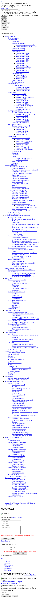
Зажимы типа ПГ (22, 117)
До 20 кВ (12, 342)
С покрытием (17, 297)
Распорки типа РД (22, 70)
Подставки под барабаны (20, 402)
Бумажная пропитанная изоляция (23, 314)
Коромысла (16, 151)
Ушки (15, 163)
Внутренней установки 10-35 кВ (23, 273)
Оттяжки (11, 361)
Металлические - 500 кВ (17, 467)
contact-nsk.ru (8, 503)
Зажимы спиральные (19, 491)
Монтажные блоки (18, 395)
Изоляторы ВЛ (10, 278)
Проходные (16, 285)
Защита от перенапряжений (22, 173)
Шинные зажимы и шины (21, 210)
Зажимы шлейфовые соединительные (24, 493)
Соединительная (14, 124)
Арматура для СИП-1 (19, 192)
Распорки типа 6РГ (22, 60)
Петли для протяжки (19, 430)
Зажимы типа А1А (23, 87)
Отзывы (3, 21)
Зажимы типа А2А (23, 89)
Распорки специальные (20, 122)
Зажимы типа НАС (23, 95)
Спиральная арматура (16, 259)
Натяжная (12, 92)
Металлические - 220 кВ (17, 449)
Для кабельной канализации (21, 241)
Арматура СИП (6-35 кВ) (17, 166)
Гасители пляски (18, 48)
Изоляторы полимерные (17, 280)
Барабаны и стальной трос (21, 418)
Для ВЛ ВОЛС (13, 383)
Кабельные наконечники (20, 197)
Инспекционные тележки (20, 388)
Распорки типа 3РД (22, 55)
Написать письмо (16, 517)
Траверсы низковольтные (21, 369)
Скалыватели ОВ (18, 258)
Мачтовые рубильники (20, 199)
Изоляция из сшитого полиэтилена (24, 317)
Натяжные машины (19, 398)
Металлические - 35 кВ (16, 462)
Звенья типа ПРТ (22, 146)
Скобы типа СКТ (22, 160)
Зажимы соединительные (21, 126)
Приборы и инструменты (17, 248)
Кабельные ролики (18, 424)
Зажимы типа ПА (22, 131)
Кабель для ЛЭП (18, 325)
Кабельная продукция (12, 310)
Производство (5, 23)
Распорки (16, 51)
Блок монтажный (14, 38)
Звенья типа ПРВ (22, 143)
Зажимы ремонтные (19, 488)
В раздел (7, 541)
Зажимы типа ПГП (22, 121)
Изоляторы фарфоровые (16, 300)
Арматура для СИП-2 (19, 193)
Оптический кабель (15, 236)
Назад (2, 541)
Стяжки (11, 364)
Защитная (12, 40)
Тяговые (15, 305)
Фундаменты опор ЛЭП (16, 476)
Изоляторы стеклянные (16, 292)
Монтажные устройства (16, 496)
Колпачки (12, 308)
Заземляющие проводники (17, 352)
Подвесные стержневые (20, 283)
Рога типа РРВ (21, 77)
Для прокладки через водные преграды (25, 246)
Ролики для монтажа (19, 405)
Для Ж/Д (15, 293)
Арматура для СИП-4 (20, 195)
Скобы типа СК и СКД (24, 158)
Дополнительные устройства (22, 420)
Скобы (15, 156)
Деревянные (12, 439)
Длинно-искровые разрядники (18, 378)
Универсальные (17, 234)
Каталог (3, 19)
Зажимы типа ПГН (22, 119)
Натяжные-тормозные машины (22, 400)
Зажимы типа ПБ (22, 116)
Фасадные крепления (19, 209)
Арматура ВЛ (10, 36)
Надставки (12, 358)
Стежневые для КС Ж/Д (20, 288)
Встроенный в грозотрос (20, 237)
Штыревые (16, 290)
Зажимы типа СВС (22, 127)
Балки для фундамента (12, 214)
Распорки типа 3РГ (22, 53)
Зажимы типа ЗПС (22, 129)
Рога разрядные (18, 73)
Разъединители (17, 182)
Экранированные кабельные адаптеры (25, 347)
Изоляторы (16, 175)
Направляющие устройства (21, 427)
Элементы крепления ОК (21, 266)
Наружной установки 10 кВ (21, 275)
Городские (16, 222)
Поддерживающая (15, 111)
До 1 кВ (11, 334)
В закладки (4, 8)
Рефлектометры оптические (21, 256)
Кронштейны (13, 354)
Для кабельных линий (16, 417)
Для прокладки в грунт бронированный (25, 243)
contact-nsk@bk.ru (30, 575)
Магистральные (17, 229)
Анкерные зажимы (18, 168)
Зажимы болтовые (18, 50)
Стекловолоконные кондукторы (22, 435)
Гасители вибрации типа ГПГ (26, 46)
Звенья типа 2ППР (22, 139)
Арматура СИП (11, 165)
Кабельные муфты (11, 332)
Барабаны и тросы (18, 385)
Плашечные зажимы (19, 202)
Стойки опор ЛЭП (14, 474)
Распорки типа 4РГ (22, 56)
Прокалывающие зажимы (21, 204)
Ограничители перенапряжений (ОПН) (21, 270)
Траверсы (16, 185)
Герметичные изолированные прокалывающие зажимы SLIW (26, 206)
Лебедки (15, 393)
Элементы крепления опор (21, 188)
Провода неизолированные (21, 329)
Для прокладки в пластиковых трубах (24, 244)
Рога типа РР (21, 75)
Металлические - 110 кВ (17, 442)
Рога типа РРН (21, 78)
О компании (4, 27)
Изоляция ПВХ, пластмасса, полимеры (25, 319)
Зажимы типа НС (22, 104)
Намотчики (16, 396)
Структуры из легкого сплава (22, 408)
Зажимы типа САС (22, 134)
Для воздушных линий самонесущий (24, 239)
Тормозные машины (19, 410)
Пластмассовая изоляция (20, 341)
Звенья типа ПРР (22, 144)
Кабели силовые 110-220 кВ (17, 320)
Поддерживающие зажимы (21, 180)
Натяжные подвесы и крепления (23, 263)
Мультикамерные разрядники (18, 380)
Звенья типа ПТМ (22, 148)
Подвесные (16, 295)
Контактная (13, 83)
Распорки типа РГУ (23, 68)
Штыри (11, 374)
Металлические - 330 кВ (16, 456)
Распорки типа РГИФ (23, 67)
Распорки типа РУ (22, 72)
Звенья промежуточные (21, 138)
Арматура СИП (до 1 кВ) (17, 190)
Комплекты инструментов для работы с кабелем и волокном (24, 253)
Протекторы (16, 495)
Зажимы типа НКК (22, 102)
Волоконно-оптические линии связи (17, 215)
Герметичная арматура (19, 171)
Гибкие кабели (17, 315)
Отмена (24, 553)
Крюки (15, 153)
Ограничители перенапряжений (23, 200)
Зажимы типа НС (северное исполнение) (24, 106)
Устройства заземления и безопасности (25, 415)
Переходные (16, 446)
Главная (3, 17)
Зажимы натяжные (19, 94)
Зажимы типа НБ (22, 100)
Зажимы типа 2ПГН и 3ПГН (25, 114)
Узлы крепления (18, 80)
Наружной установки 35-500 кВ (23, 276)
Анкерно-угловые (18, 444)
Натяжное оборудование (14, 381)
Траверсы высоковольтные (21, 368)
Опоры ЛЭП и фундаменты (14, 437)
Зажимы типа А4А (23, 90)
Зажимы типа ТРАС (23, 109)
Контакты (4, 29)
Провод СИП (13, 330)
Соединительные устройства (22, 407)
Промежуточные (18, 447)
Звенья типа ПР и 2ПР (24, 141)
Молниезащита (10, 376)
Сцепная (12, 136)
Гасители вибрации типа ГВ (25, 45)
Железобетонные (14, 440)
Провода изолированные (20, 327)
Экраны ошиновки (18, 82)
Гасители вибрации (19, 43)
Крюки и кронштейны (20, 177)
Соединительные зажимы (20, 183)
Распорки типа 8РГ (22, 61)
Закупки (3, 25)
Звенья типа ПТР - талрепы (25, 149)
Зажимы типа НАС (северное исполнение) (25, 98)
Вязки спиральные (18, 481)
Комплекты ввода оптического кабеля (25, 227)
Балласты (15, 41)
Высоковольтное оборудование (15, 268)
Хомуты (11, 373)
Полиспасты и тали (19, 403)
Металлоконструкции (13, 351)
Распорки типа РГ (22, 65)
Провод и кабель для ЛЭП (17, 324)
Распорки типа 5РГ (22, 58)
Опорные (16, 281)
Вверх (3, 558)
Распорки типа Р (22, 63)
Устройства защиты (19, 187)
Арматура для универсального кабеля (25, 170)
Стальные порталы (14, 363)
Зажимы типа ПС (22, 133)
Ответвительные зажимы (20, 178)
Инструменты (13, 212)
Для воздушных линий (16, 479)
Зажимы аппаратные (19, 85)
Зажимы (15, 386)
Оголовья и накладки (16, 359)
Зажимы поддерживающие (21, 112)
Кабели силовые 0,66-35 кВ (18, 312)
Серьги (15, 155)
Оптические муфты (15, 217)
